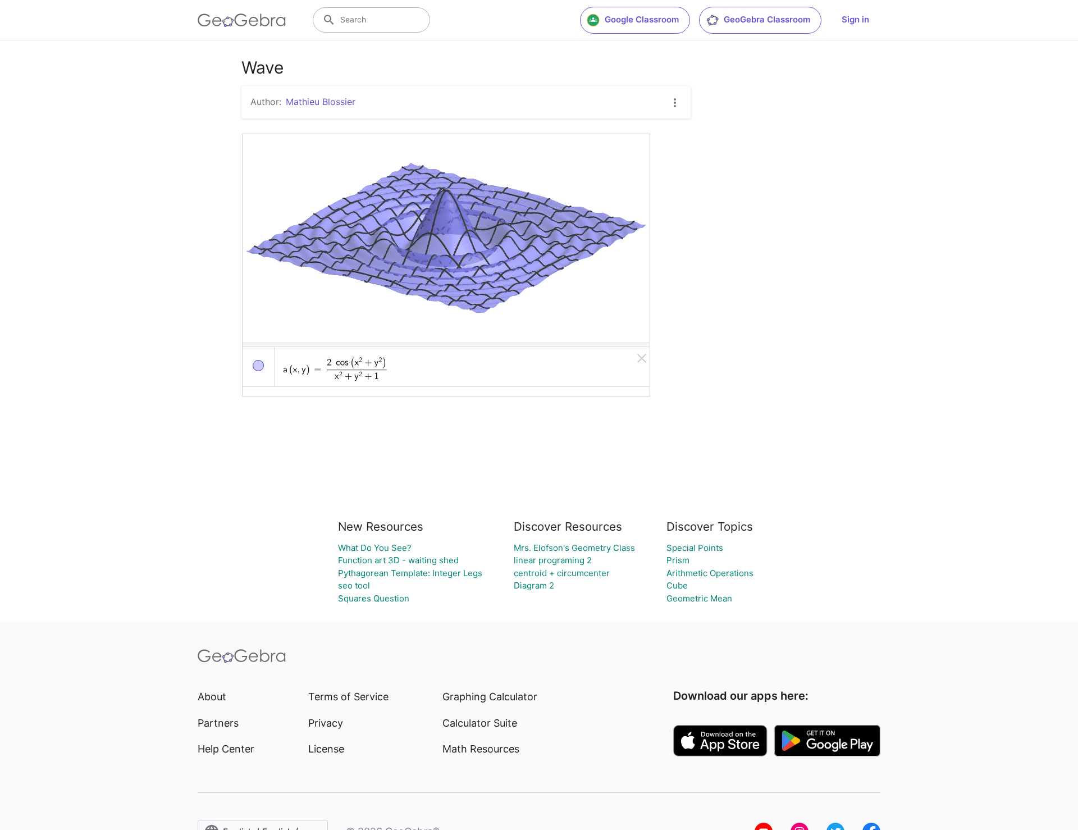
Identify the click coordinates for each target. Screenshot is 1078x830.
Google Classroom (642, 19)
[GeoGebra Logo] (242, 20)
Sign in (855, 19)
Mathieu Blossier (320, 101)
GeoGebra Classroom (767, 19)
